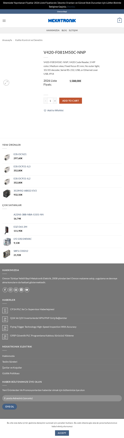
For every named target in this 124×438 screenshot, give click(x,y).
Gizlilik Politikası (11, 373)
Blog (64, 30)
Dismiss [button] (71, 6)
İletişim (73, 30)
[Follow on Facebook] (5, 289)
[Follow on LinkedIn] (21, 289)
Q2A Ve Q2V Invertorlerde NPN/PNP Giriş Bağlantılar (38, 317)
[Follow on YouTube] (26, 289)
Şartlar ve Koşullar (12, 367)
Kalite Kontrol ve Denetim (28, 40)
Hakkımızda (53, 30)
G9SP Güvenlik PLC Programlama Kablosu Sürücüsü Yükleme (42, 335)
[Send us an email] (15, 289)
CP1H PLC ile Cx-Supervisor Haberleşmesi (32, 309)
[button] (4, 20)
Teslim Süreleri (9, 361)
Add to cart (70, 100)
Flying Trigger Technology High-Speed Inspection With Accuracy (43, 326)
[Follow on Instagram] (10, 289)
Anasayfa (7, 40)
